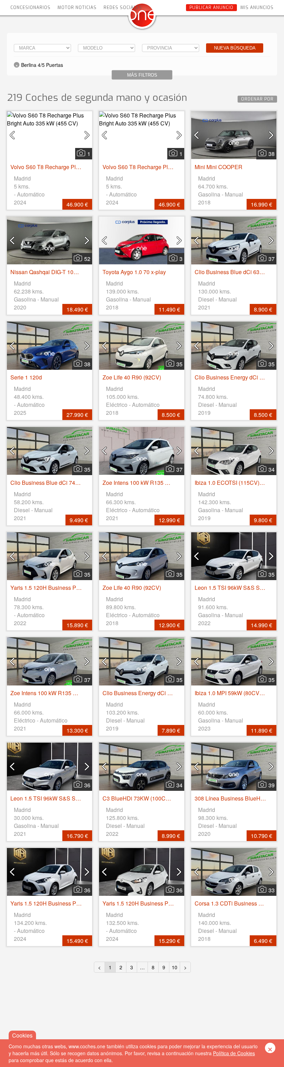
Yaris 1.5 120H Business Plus (46, 588)
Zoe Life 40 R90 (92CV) (132, 377)
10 (174, 967)
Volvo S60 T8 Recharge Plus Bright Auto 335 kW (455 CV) (82, 167)
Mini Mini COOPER (218, 167)
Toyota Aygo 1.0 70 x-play (134, 272)
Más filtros (142, 75)
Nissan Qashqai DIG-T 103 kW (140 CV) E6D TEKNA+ (77, 272)
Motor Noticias (77, 7)
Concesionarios (30, 7)
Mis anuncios (257, 7)
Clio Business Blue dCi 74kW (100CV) (57, 483)
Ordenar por (257, 99)
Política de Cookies (234, 1053)
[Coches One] (142, 17)
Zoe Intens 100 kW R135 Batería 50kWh (152, 483)
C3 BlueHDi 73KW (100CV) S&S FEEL (151, 798)
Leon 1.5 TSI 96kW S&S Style (231, 588)
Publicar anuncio (211, 7)
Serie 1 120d (26, 377)
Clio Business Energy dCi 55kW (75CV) (152, 693)
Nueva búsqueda (235, 48)
